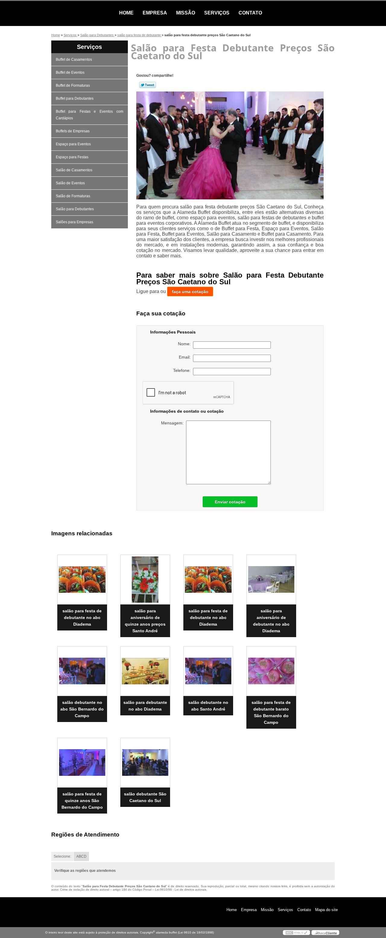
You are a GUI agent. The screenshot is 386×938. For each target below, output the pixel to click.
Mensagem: (173, 423)
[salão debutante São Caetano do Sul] (145, 763)
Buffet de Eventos (70, 72)
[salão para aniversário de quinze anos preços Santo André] (145, 579)
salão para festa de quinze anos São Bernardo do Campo (82, 800)
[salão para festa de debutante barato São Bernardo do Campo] (271, 671)
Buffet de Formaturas (73, 85)
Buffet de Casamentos (74, 59)
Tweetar (147, 85)
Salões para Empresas (74, 222)
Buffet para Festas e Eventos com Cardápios (89, 114)
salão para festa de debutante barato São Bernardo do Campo (271, 712)
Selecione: (62, 856)
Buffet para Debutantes (74, 98)
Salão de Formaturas (73, 196)
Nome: (185, 343)
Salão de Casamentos (74, 170)
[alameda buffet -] (80, 13)
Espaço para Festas (72, 157)
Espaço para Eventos (73, 144)
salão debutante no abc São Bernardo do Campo (82, 709)
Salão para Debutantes (75, 209)
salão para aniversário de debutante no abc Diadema (271, 620)
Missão (185, 12)
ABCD (81, 856)
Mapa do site (326, 909)
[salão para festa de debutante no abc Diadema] (82, 579)
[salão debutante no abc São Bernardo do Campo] (82, 671)
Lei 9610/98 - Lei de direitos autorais (180, 889)
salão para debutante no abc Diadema (145, 705)
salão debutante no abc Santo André (208, 705)
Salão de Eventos (70, 183)
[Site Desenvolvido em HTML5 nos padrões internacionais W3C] (296, 932)
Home (126, 12)
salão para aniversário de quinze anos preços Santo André (145, 620)
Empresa (155, 12)
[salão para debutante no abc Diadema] (145, 671)
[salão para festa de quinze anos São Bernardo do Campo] (82, 763)
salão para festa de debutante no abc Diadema (82, 617)
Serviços (216, 12)
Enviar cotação (230, 501)
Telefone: (183, 370)
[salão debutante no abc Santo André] (208, 671)
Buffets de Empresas (73, 131)
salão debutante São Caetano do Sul (145, 797)
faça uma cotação (190, 291)
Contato (250, 12)
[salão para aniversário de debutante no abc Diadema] (271, 579)
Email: (186, 357)
